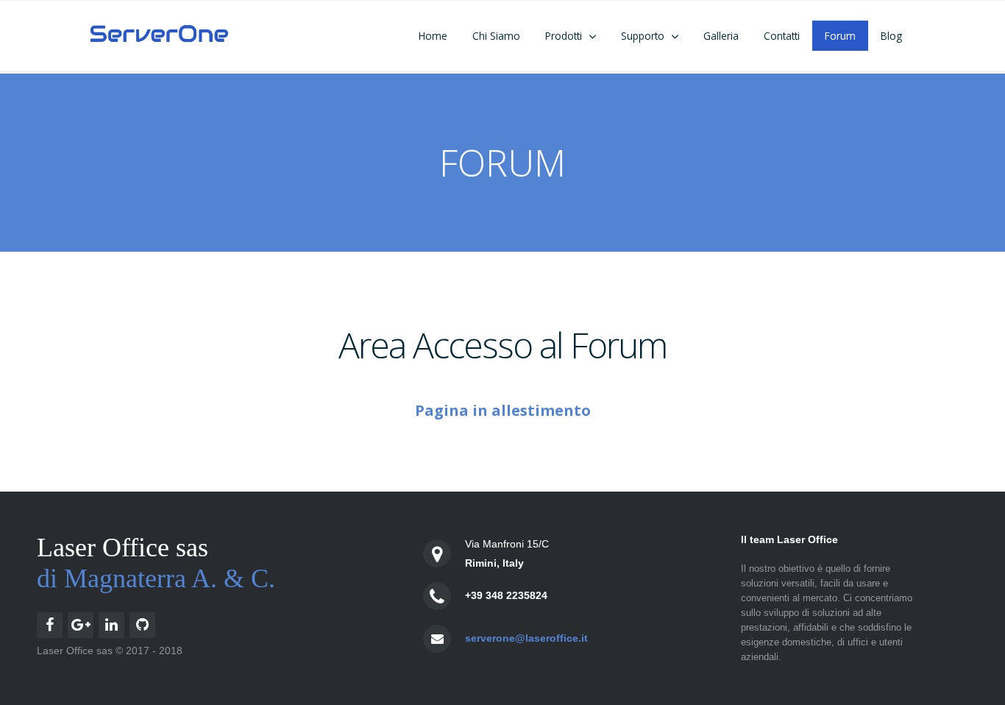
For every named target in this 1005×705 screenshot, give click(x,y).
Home (433, 36)
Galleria (721, 36)
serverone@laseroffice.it (526, 638)
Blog (891, 36)
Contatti (782, 36)
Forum (840, 36)
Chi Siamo (496, 36)
